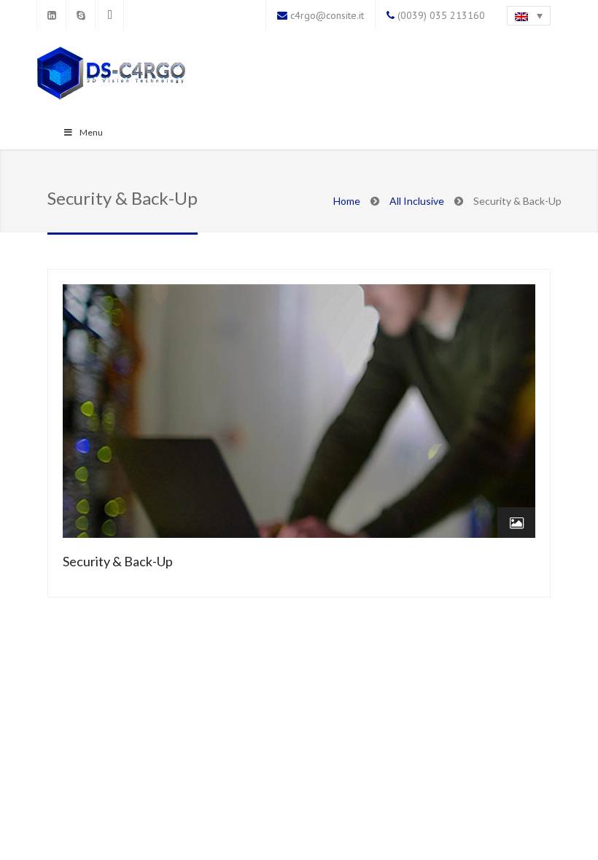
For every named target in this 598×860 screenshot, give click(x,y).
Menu (91, 132)
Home (346, 201)
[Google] (109, 15)
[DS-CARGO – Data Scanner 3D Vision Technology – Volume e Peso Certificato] (111, 75)
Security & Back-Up (118, 561)
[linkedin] (51, 15)
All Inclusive (416, 201)
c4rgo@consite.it (327, 15)
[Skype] (80, 15)
